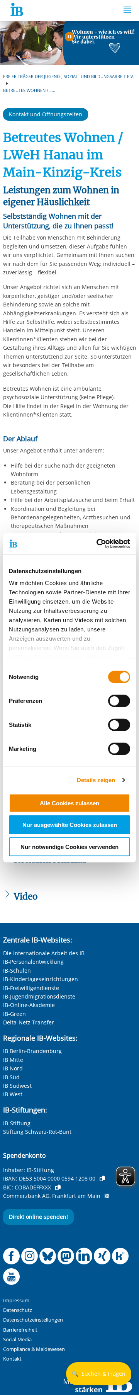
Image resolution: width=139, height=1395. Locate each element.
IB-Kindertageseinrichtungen (40, 979)
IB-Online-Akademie (29, 1005)
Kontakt (12, 1359)
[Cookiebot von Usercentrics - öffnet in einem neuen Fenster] (98, 544)
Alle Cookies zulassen (69, 803)
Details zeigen (96, 780)
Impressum (16, 1300)
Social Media (17, 1339)
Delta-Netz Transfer (28, 1022)
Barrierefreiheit (20, 1330)
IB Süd (11, 1077)
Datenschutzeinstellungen (33, 1320)
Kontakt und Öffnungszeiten (45, 114)
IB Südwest (17, 1085)
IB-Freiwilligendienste (31, 988)
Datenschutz (17, 1310)
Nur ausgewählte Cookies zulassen (69, 825)
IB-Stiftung (17, 1123)
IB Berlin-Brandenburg (32, 1051)
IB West (12, 1094)
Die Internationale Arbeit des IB (44, 953)
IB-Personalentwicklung (33, 961)
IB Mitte (13, 1059)
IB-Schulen (17, 970)
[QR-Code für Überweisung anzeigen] (107, 1196)
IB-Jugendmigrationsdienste (39, 996)
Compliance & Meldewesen (34, 1349)
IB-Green (14, 1013)
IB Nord (13, 1068)
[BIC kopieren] (58, 1187)
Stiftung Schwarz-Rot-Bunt (37, 1131)
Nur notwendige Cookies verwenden (69, 846)
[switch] (119, 700)
